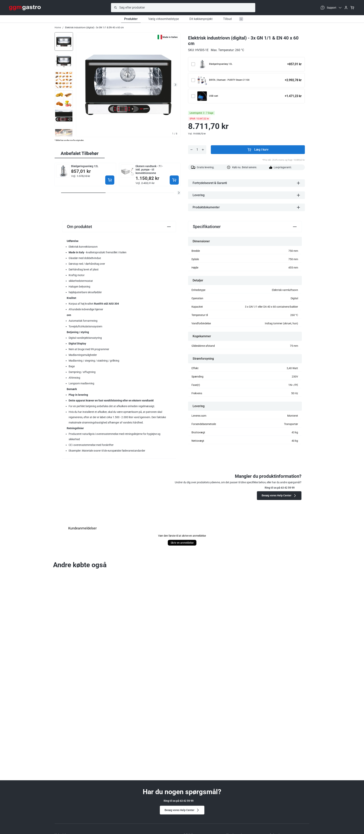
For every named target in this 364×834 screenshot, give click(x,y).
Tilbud (227, 19)
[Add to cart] (109, 180)
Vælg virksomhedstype (163, 19)
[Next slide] (175, 85)
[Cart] (352, 7)
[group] (64, 41)
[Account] (346, 7)
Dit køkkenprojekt (201, 19)
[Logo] (25, 7)
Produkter (131, 19)
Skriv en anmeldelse (182, 542)
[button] (178, 193)
